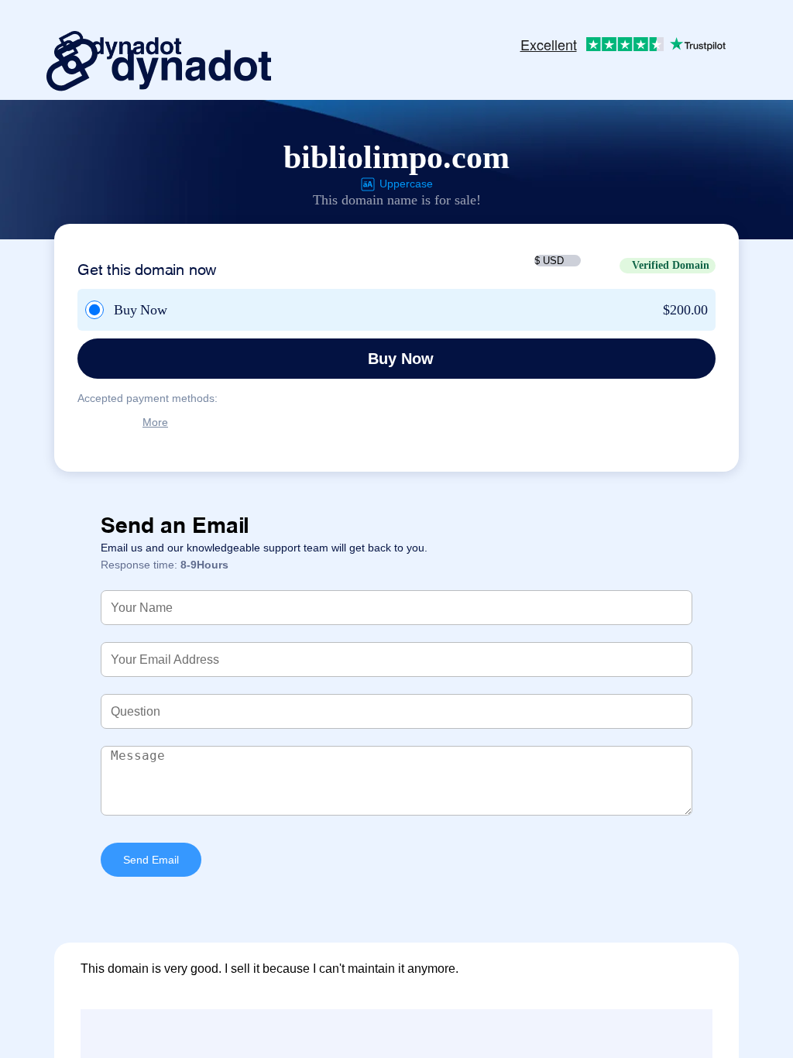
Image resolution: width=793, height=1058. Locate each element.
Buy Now (401, 358)
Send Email (151, 860)
